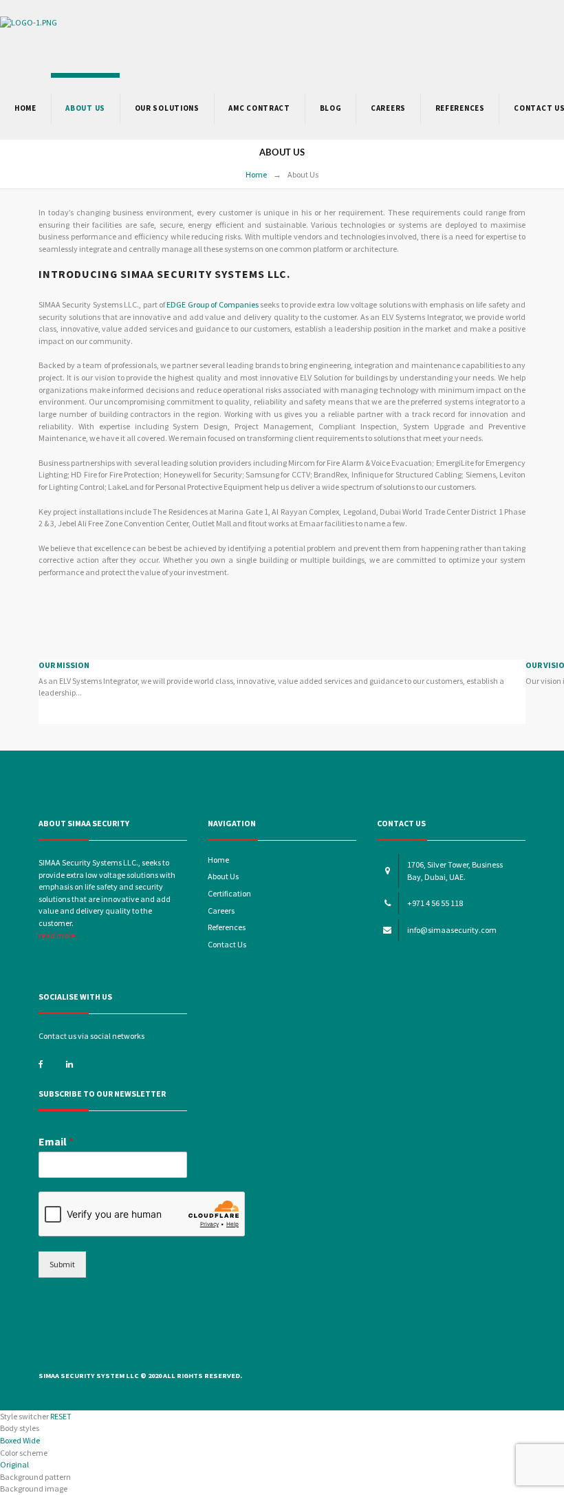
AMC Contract (259, 108)
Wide (31, 1440)
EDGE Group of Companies (212, 304)
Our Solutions (167, 108)
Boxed (10, 1440)
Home (25, 108)
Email (56, 1141)
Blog (331, 108)
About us (85, 108)
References (460, 108)
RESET (61, 1416)
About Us (223, 876)
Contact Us (227, 944)
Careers (388, 108)
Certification (229, 893)
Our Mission (64, 665)
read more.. (59, 935)
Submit (62, 1264)
